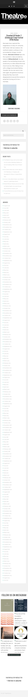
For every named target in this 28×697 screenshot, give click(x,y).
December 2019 (7, 396)
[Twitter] (9, 6)
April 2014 (6, 558)
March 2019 (6, 418)
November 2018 (7, 427)
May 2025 (6, 241)
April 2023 (6, 301)
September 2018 (8, 432)
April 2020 (6, 387)
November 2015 (7, 513)
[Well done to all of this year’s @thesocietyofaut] (21, 646)
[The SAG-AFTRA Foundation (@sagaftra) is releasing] (21, 619)
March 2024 (6, 274)
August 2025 (7, 234)
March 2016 (6, 504)
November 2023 (7, 284)
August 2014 (7, 549)
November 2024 (8, 255)
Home (11, 33)
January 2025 (7, 251)
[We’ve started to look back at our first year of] (7, 632)
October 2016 (7, 487)
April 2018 (6, 444)
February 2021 (7, 363)
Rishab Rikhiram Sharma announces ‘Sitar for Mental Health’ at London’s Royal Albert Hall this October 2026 (14, 186)
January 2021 (7, 365)
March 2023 (6, 303)
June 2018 (6, 439)
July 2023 (6, 294)
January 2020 (7, 394)
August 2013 (7, 577)
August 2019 (7, 406)
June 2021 (6, 353)
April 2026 (6, 215)
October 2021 (7, 344)
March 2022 (6, 332)
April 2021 (6, 358)
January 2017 (7, 480)
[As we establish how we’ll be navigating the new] (7, 619)
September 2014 (8, 546)
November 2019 (7, 399)
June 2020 (6, 382)
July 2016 (6, 494)
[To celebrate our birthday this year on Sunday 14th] (7, 646)
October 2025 (7, 229)
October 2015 (7, 515)
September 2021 (8, 346)
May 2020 (6, 384)
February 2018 (7, 449)
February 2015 (7, 535)
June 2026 (6, 210)
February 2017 (7, 477)
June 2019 (6, 410)
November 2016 (7, 484)
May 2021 (6, 356)
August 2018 (7, 434)
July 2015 (6, 523)
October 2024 (7, 258)
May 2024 (6, 270)
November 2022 (7, 313)
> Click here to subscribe (10, 148)
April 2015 (6, 530)
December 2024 (8, 253)
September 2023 (8, 289)
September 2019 (8, 403)
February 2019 (7, 420)
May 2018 (6, 441)
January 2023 (7, 308)
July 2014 (6, 551)
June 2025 (6, 239)
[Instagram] (14, 6)
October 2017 (7, 458)
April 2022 (6, 329)
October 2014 (7, 544)
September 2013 (8, 575)
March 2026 (7, 217)
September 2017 (8, 461)
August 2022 (7, 320)
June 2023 (6, 296)
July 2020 (6, 379)
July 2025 (6, 236)
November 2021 (7, 341)
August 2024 (7, 263)
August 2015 (7, 520)
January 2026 (7, 222)
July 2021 (6, 351)
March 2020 (6, 389)
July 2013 (6, 580)
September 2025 (8, 232)
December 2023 (7, 282)
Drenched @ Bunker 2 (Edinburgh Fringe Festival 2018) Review (14, 37)
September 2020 (8, 375)
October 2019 (7, 401)
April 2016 (6, 501)
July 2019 (6, 408)
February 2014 (7, 563)
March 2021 (6, 360)
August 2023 (7, 291)
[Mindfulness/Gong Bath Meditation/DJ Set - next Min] (7, 605)
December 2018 (7, 425)
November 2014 (7, 542)
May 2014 (6, 556)
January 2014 (7, 566)
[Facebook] (11, 6)
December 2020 (8, 368)
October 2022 (7, 315)
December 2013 (7, 568)
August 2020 (7, 377)
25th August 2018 (5, 115)
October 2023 (7, 286)
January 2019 (7, 422)
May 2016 (6, 499)
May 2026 (6, 212)
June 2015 (6, 525)
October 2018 (7, 430)
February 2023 (7, 305)
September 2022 (8, 317)
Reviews (16, 33)
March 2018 (6, 446)
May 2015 (6, 527)
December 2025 (7, 224)
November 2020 (8, 370)
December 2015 (7, 511)
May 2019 (6, 413)
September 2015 (8, 518)
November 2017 (7, 456)
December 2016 (7, 482)
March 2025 (6, 246)
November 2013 (7, 570)
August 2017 (7, 463)
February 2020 (7, 391)
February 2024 (7, 277)
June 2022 (6, 325)
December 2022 (7, 310)
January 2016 (7, 508)
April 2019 (6, 415)
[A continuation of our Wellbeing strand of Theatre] (21, 605)
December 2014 (7, 539)
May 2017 (6, 470)
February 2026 (7, 220)
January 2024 (7, 279)
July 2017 (6, 465)
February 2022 (7, 334)
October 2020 (7, 372)
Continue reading (14, 108)
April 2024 (6, 272)
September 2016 (8, 489)
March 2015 (6, 532)
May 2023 (6, 298)
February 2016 (7, 506)
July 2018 (6, 437)
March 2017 (6, 475)
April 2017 (6, 472)
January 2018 (7, 451)
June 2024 (6, 267)
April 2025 (6, 244)
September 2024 (8, 260)
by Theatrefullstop (13, 115)
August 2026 (7, 205)
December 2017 (7, 453)
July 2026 (6, 208)
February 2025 (7, 248)
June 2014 (6, 554)
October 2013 (7, 573)
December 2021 (7, 339)
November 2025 (7, 227)
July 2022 (6, 322)
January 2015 (7, 537)
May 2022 (6, 327)
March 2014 (6, 561)
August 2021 (7, 348)
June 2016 (6, 496)
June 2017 (6, 468)
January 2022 (7, 337)
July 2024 (6, 265)
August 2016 (7, 492)
